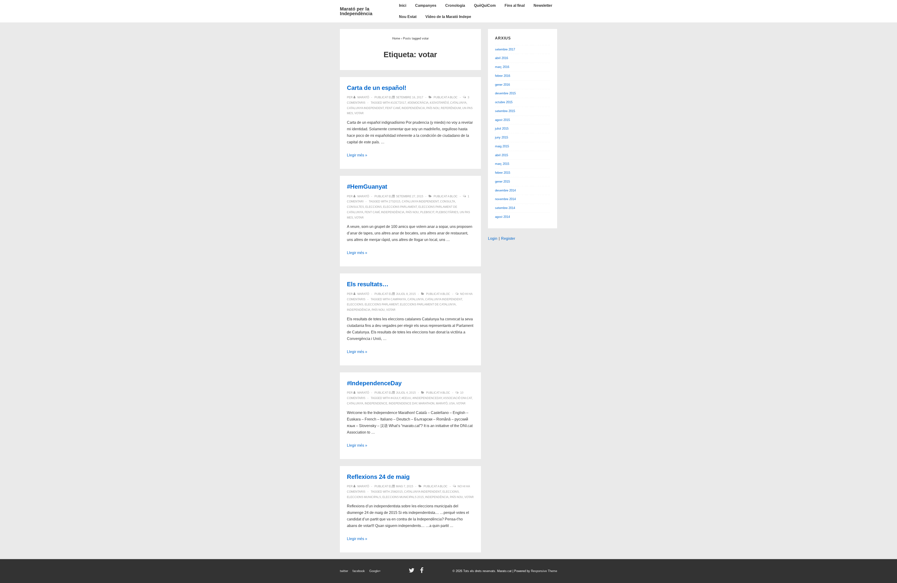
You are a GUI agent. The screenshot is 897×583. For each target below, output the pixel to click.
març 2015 (502, 164)
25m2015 (397, 491)
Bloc (454, 97)
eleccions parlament (400, 206)
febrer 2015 (502, 172)
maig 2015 (502, 146)
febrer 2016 (502, 76)
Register (508, 238)
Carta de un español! (376, 87)
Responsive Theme (544, 571)
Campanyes (425, 5)
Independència (413, 108)
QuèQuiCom (485, 5)
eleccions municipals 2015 (403, 497)
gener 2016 (502, 84)
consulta (447, 201)
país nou (432, 108)
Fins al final (515, 5)
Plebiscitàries (447, 212)
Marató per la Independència (356, 11)
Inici (402, 5)
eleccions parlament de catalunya (428, 304)
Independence (376, 403)
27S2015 (394, 201)
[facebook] (422, 572)
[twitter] (412, 572)
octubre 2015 (504, 102)
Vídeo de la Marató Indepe (448, 17)
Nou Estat (407, 17)
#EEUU (406, 398)
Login (492, 238)
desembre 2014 (505, 190)
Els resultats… (367, 284)
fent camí (392, 108)
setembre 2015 (505, 111)
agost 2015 (502, 120)
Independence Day (403, 403)
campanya (398, 299)
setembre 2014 (505, 208)
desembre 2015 (505, 93)
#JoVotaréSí (439, 102)
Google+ (375, 571)
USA (452, 403)
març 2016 (502, 67)
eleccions (373, 206)
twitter (344, 571)
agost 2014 (502, 217)
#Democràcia (418, 102)
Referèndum (451, 108)
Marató (442, 403)
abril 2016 (501, 58)
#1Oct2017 (398, 102)
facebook (358, 571)
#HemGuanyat (367, 186)
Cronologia (455, 5)
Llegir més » (357, 155)
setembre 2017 (505, 49)
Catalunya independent (365, 108)
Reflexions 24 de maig (378, 476)
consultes (355, 206)
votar (359, 113)
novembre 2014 (505, 199)
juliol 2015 (502, 128)
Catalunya (458, 102)
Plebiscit (427, 212)
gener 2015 (502, 181)
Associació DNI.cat (457, 398)
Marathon (426, 403)
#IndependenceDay (374, 383)
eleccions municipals (364, 497)
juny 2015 (501, 137)
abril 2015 (501, 155)
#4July (395, 398)
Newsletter (543, 5)
